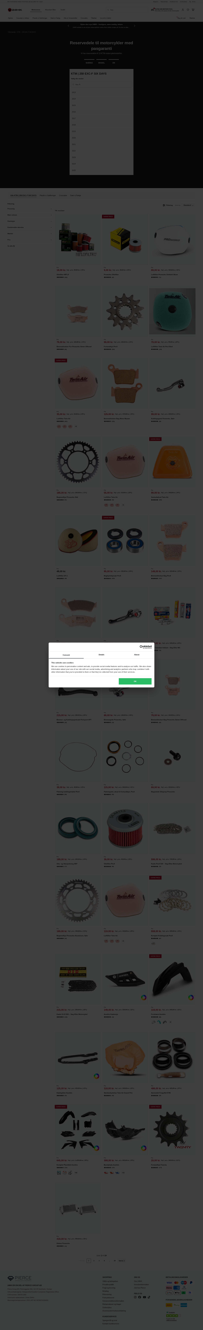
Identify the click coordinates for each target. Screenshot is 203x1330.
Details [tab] (101, 655)
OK (135, 681)
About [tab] (136, 655)
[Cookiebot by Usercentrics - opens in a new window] (141, 647)
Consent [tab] (66, 655)
